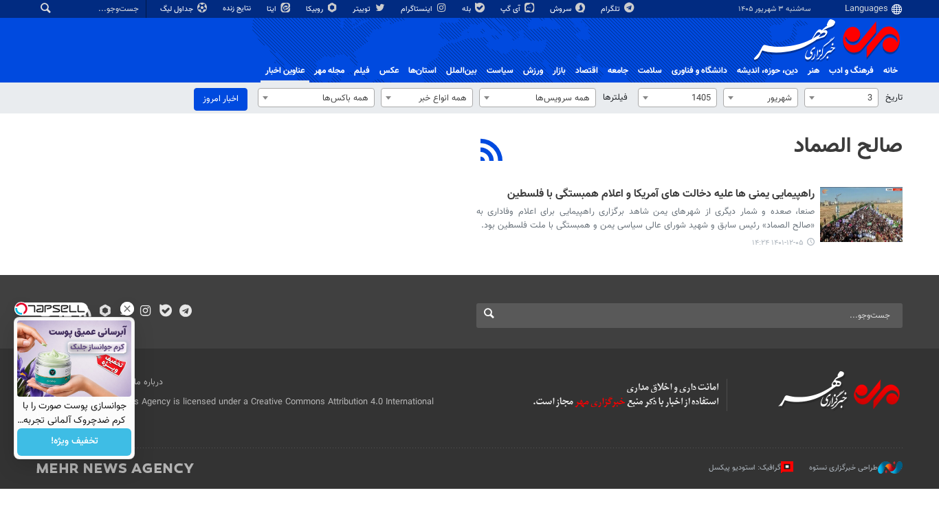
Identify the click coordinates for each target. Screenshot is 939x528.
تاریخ (894, 97)
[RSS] (491, 152)
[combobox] (841, 97)
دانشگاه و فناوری (699, 71)
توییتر (363, 9)
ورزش (533, 71)
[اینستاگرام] (145, 312)
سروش (561, 9)
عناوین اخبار (285, 71)
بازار (559, 71)
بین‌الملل (461, 71)
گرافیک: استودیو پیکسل (745, 467)
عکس (389, 71)
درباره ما (148, 382)
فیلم (362, 71)
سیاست (500, 71)
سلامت (650, 71)
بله (467, 9)
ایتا (272, 9)
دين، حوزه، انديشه (767, 71)
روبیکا (315, 9)
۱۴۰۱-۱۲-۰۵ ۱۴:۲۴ (778, 243)
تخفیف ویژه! (74, 442)
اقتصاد (586, 71)
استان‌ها (422, 71)
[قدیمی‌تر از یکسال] (861, 214)
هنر (813, 71)
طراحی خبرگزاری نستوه (843, 467)
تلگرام (611, 9)
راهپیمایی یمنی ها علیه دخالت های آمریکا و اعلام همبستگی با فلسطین (661, 195)
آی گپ (511, 9)
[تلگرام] (185, 312)
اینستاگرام (417, 9)
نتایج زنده (238, 8)
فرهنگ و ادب (851, 71)
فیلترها (615, 97)
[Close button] (127, 309)
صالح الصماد (848, 146)
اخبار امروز (221, 99)
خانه (890, 71)
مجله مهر (329, 71)
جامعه (618, 71)
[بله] (165, 312)
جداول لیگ (177, 9)
